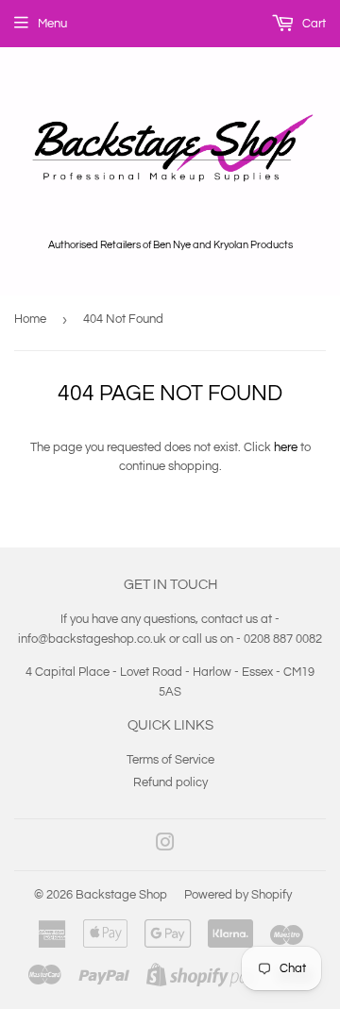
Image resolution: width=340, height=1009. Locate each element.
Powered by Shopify (238, 894)
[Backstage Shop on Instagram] (165, 845)
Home (30, 319)
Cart (312, 23)
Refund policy (170, 782)
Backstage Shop (121, 894)
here (286, 447)
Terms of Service (170, 759)
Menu (52, 23)
